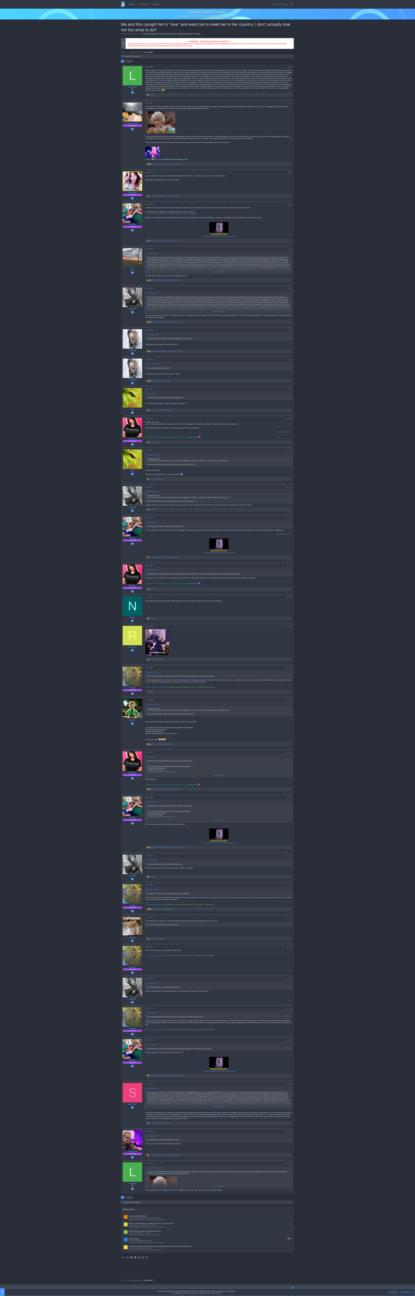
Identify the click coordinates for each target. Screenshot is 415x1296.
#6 (291, 288)
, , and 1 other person (164, 196)
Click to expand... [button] (219, 272)
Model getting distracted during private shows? (145, 1231)
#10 (291, 418)
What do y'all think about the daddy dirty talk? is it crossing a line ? (151, 1223)
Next (129, 61)
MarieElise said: (152, 455)
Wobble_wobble (133, 1225)
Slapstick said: (151, 1044)
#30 (291, 1163)
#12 (291, 487)
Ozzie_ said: (150, 393)
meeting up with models (185, 34)
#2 (291, 103)
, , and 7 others (164, 280)
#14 (291, 565)
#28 (291, 1084)
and (154, 442)
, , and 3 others (165, 1155)
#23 (291, 917)
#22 (291, 885)
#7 (291, 330)
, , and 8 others (166, 164)
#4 (291, 204)
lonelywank (126, 34)
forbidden (154, 34)
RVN (136, 1219)
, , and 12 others (163, 240)
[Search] (291, 4)
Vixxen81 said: (151, 983)
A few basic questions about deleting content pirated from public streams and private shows (160, 1246)
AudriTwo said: (151, 860)
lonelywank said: (152, 253)
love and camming (163, 34)
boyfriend (146, 34)
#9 (291, 389)
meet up (173, 34)
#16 (291, 627)
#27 (291, 1040)
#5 (291, 249)
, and (160, 380)
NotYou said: (151, 757)
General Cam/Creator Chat (152, 1217)
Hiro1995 (131, 1240)
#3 (291, 172)
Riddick (131, 1248)
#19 (291, 752)
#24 (291, 947)
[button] (136, 4)
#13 (291, 518)
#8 (291, 360)
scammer (197, 34)
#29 (291, 1131)
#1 (291, 67)
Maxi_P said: (151, 522)
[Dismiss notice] (291, 41)
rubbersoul (132, 1217)
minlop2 (131, 1233)
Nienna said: (151, 672)
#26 (291, 1008)
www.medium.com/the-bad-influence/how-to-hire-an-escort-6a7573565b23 (171, 213)
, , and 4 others (166, 322)
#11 (291, 450)
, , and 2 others (167, 351)
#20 (291, 797)
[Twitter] (293, 1288)
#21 (291, 855)
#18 (291, 700)
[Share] (288, 67)
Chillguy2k (138, 1242)
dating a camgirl (134, 1239)
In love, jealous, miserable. (138, 1216)
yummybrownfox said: (153, 1168)
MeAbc (137, 1250)
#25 (291, 979)
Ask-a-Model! (151, 1225)
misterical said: (151, 570)
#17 (291, 668)
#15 (291, 597)
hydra (136, 1234)
